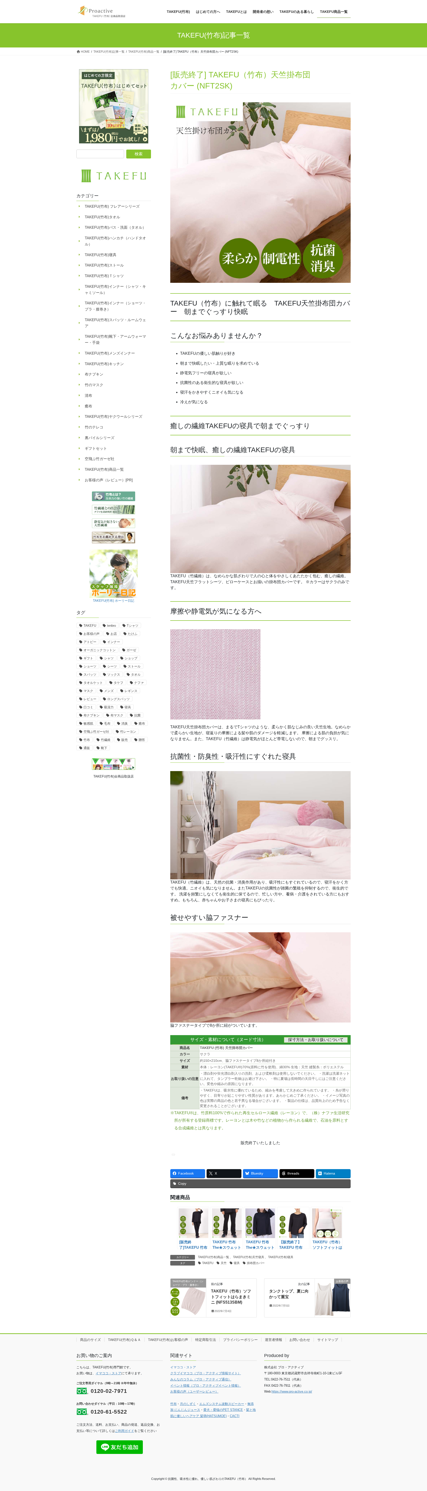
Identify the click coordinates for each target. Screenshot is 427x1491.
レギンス (131, 691)
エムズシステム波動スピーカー (221, 1404)
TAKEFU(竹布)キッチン (104, 364)
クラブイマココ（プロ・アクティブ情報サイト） (205, 1373)
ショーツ (90, 666)
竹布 (87, 740)
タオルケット (93, 683)
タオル (136, 674)
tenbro (111, 625)
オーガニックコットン (100, 650)
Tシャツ (132, 625)
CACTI (234, 1416)
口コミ (88, 707)
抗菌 (137, 715)
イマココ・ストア (108, 1373)
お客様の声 (92, 634)
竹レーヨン (128, 732)
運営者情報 (273, 1340)
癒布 (88, 406)
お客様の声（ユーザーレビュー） (194, 1391)
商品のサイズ (90, 1340)
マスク (88, 691)
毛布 (107, 723)
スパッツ (90, 674)
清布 (88, 395)
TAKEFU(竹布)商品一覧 (213, 1257)
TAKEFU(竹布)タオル (102, 217)
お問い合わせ (299, 1340)
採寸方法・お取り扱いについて (315, 1040)
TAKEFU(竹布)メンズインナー (110, 353)
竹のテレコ (94, 427)
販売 (124, 740)
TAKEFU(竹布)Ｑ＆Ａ (124, 1340)
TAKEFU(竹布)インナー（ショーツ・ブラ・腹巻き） (115, 306)
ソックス (113, 674)
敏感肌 (88, 723)
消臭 (124, 723)
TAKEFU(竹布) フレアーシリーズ (112, 206)
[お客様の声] (332, 1297)
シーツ (112, 666)
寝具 (237, 1263)
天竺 (224, 1263)
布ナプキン (94, 374)
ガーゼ (131, 650)
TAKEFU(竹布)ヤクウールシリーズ (113, 416)
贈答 (142, 740)
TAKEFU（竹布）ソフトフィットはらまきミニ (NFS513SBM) (231, 1296)
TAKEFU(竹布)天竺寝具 (248, 1257)
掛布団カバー (256, 1263)
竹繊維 (105, 740)
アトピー (90, 642)
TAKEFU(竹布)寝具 (280, 1257)
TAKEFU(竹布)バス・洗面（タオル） (115, 227)
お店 (113, 634)
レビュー (90, 699)
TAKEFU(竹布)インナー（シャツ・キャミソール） (115, 289)
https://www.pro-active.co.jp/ (292, 1391)
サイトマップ (327, 1340)
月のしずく (188, 1404)
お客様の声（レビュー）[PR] (109, 480)
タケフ (118, 683)
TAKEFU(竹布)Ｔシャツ (104, 276)
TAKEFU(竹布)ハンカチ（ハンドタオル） (115, 241)
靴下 (104, 748)
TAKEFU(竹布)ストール (104, 265)
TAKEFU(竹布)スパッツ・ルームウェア (115, 323)
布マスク (116, 715)
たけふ (132, 634)
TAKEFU (208, 1263)
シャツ (109, 658)
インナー (113, 642)
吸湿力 (109, 707)
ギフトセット (96, 448)
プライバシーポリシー (240, 1340)
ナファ (139, 683)
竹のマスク (94, 385)
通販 (87, 748)
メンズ (109, 691)
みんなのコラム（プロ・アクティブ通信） (200, 1379)
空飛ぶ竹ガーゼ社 (99, 459)
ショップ (131, 658)
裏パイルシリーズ (99, 438)
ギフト (88, 658)
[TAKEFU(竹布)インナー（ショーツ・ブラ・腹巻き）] (188, 1297)
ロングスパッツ (118, 699)
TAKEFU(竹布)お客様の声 (168, 1340)
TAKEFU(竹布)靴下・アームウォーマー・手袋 (115, 339)
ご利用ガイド (124, 1431)
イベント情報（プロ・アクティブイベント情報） (205, 1385)
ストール (134, 666)
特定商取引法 (205, 1340)
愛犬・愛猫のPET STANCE (223, 1410)
